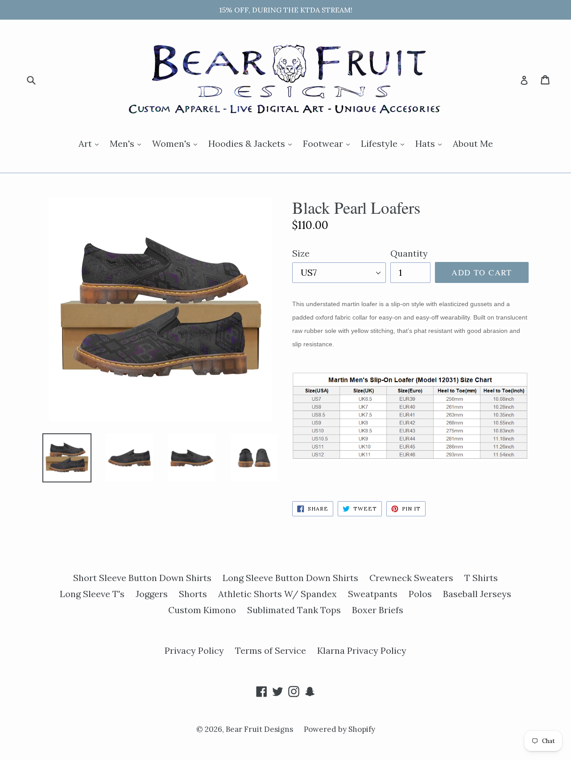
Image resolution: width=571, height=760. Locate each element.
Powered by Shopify (339, 729)
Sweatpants (372, 593)
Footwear (328, 143)
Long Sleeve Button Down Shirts (290, 577)
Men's (127, 143)
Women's (177, 143)
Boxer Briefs (377, 609)
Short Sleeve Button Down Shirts (142, 577)
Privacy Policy (194, 650)
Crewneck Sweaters (411, 577)
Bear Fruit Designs (260, 729)
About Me (473, 143)
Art (91, 143)
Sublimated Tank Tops (294, 609)
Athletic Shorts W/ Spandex (277, 593)
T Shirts (481, 577)
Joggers (152, 593)
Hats (430, 143)
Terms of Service (270, 650)
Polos (420, 593)
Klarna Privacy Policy (361, 650)
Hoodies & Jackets (252, 143)
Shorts (193, 593)
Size (301, 253)
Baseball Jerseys (477, 593)
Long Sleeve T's (92, 593)
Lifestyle (385, 143)
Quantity (409, 253)
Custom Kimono (202, 609)
